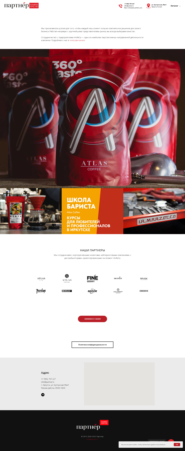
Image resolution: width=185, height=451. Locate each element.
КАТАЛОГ (92, 121)
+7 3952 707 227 (129, 4)
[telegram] (42, 394)
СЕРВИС (154, 212)
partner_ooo (138, 8)
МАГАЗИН (31, 213)
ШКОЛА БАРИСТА (92, 213)
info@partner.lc (129, 6)
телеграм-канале (77, 40)
